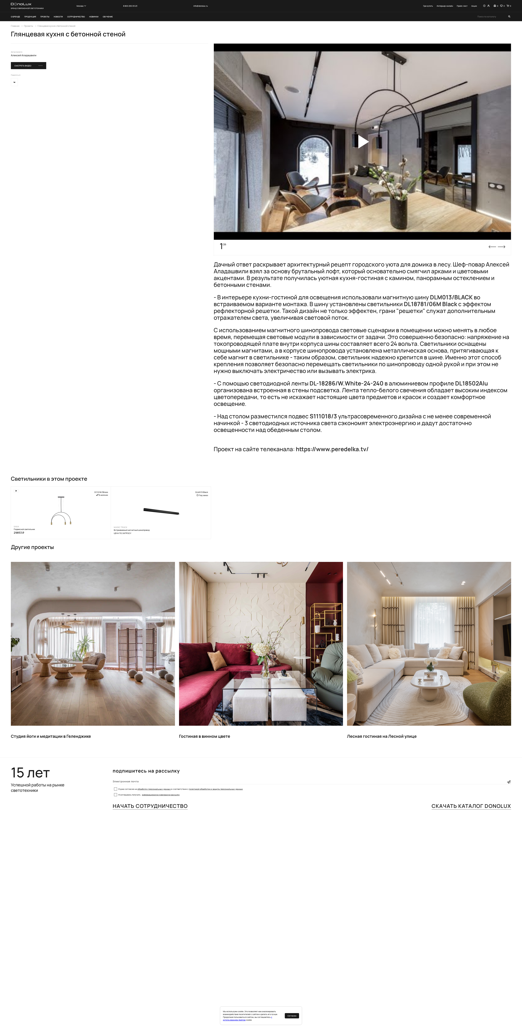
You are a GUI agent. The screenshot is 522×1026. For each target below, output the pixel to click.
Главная (15, 25)
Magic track (120, 527)
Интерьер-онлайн (445, 6)
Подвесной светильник (24, 529)
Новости (58, 16)
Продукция (30, 16)
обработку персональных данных (154, 789)
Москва (80, 6)
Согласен (292, 1015)
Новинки (93, 16)
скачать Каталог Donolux (471, 806)
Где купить (428, 6)
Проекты (44, 16)
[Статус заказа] (484, 5)
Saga (16, 526)
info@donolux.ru (200, 6)
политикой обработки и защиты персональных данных (216, 789)
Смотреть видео (22, 65)
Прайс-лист (462, 6)
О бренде (15, 16)
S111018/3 (323, 416)
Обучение (108, 16)
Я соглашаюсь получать (149, 794)
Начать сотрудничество (150, 806)
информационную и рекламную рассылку (161, 794)
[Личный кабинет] (488, 5)
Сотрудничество (76, 16)
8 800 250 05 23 (130, 6)
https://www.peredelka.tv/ (332, 449)
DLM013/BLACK (451, 297)
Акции (474, 6)
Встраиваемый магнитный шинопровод (132, 530)
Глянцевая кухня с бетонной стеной (56, 25)
